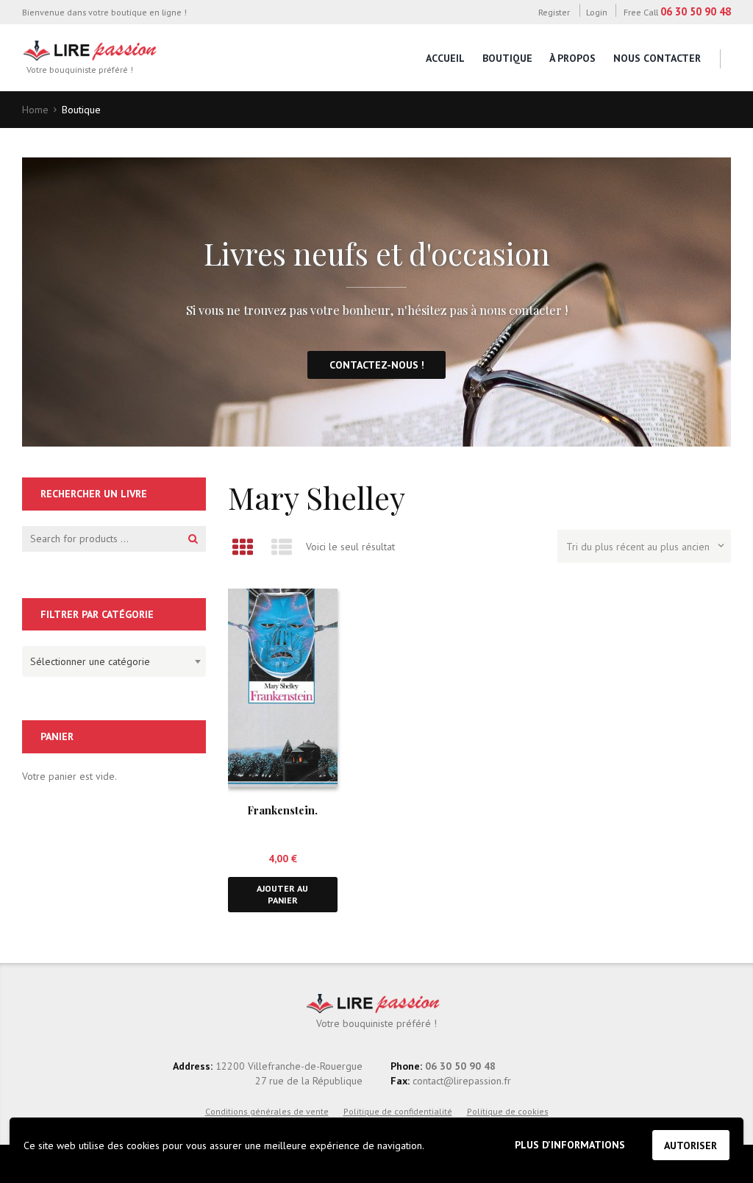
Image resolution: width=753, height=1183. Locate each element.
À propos (572, 58)
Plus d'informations (570, 1144)
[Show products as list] (281, 547)
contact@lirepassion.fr (460, 1080)
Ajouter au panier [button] (282, 894)
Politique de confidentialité (397, 1111)
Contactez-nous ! (376, 365)
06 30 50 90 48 (695, 11)
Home (35, 109)
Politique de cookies (508, 1111)
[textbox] (110, 659)
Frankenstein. (282, 810)
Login (596, 12)
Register (553, 12)
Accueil (445, 58)
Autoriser (690, 1145)
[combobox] (114, 661)
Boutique (507, 58)
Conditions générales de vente (267, 1111)
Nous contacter (657, 58)
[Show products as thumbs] (242, 547)
